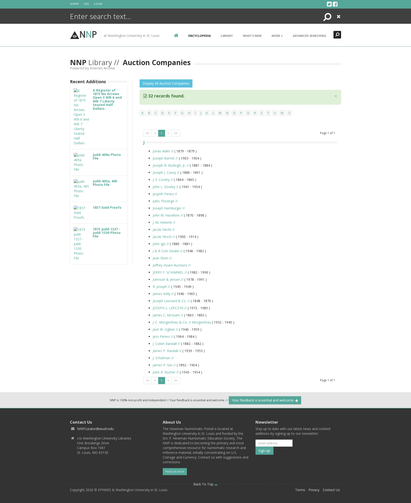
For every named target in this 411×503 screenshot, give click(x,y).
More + (277, 36)
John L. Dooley (166, 186)
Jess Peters (163, 336)
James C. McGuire (168, 315)
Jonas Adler (163, 151)
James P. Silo (164, 365)
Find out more (174, 471)
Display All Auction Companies (166, 83)
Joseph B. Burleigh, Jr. (171, 165)
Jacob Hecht (164, 229)
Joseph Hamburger (169, 208)
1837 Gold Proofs (107, 207)
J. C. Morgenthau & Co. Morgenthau (182, 322)
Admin (74, 3)
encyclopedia (199, 36)
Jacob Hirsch (164, 236)
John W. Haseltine (168, 215)
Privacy (313, 490)
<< (147, 133)
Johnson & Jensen (168, 279)
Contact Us (331, 490)
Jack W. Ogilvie (165, 329)
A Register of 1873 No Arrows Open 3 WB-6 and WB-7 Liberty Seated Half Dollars (107, 99)
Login (98, 3)
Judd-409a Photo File (107, 156)
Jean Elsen (162, 258)
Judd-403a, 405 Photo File (105, 183)
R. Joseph (161, 286)
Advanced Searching (309, 36)
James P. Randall (167, 350)
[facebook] (335, 4)
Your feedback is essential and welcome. (263, 400)
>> (175, 133)
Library (227, 36)
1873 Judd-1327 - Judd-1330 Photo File (107, 233)
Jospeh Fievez (165, 194)
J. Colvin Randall (166, 343)
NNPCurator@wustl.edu (95, 428)
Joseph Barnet (165, 158)
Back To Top (203, 484)
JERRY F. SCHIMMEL (170, 272)
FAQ (86, 3)
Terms (300, 490)
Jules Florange (165, 201)
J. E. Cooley (163, 179)
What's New (252, 36)
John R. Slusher (166, 372)
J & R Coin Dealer (168, 251)
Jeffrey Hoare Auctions (172, 265)
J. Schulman (163, 358)
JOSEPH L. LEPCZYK (170, 308)
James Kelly (163, 293)
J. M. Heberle (164, 222)
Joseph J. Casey (166, 172)
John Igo (161, 244)
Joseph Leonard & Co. (171, 301)
